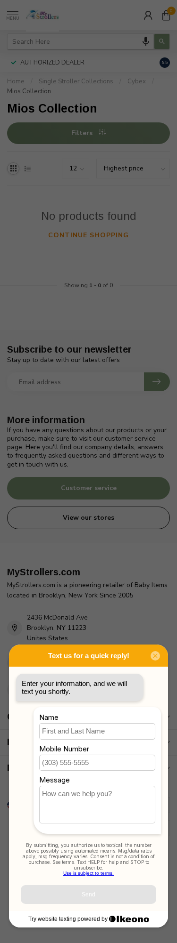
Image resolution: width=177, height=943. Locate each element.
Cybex (136, 81)
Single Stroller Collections (76, 81)
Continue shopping (88, 235)
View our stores (88, 517)
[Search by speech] (146, 41)
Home (16, 81)
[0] (166, 15)
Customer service (89, 488)
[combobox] (80, 41)
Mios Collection (29, 91)
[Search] (162, 41)
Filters (82, 133)
